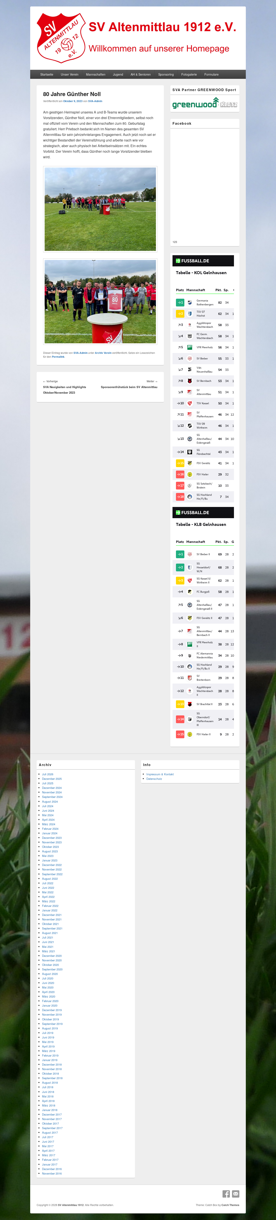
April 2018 (48, 1101)
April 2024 (48, 819)
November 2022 (52, 869)
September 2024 (52, 797)
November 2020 (52, 960)
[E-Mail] (235, 1194)
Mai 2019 (47, 1042)
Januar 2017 (49, 1164)
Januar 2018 (49, 1110)
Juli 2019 (47, 1033)
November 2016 (52, 1173)
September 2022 (52, 874)
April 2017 (48, 1151)
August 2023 (50, 851)
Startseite (46, 74)
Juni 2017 (48, 1141)
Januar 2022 (49, 910)
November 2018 (52, 1069)
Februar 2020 (50, 1001)
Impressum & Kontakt (160, 774)
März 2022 (48, 901)
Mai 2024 (47, 815)
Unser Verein (69, 74)
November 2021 (52, 919)
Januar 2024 (49, 833)
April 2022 (48, 897)
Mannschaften (95, 74)
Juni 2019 (48, 1037)
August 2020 (50, 974)
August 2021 (50, 933)
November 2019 (52, 1014)
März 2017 (48, 1155)
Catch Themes (230, 1205)
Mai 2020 (47, 987)
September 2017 (52, 1128)
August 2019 (50, 1028)
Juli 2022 (47, 883)
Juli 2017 (47, 1137)
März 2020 (48, 996)
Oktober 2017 (50, 1123)
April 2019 (48, 1046)
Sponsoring (166, 74)
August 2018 (50, 1082)
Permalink (58, 357)
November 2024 (52, 792)
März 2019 (48, 1051)
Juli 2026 (47, 774)
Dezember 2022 (52, 865)
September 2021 (52, 928)
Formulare (211, 74)
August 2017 (50, 1132)
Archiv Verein (103, 353)
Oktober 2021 (50, 924)
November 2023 (52, 842)
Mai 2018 (47, 1096)
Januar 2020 (49, 1005)
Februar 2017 (50, 1160)
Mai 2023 (47, 856)
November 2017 (52, 1119)
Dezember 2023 (52, 838)
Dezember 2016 (52, 1169)
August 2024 (50, 801)
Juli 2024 (47, 806)
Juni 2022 (48, 888)
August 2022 (50, 879)
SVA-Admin (95, 101)
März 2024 (48, 824)
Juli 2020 (47, 978)
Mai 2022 (47, 892)
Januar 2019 (49, 1060)
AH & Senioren (141, 74)
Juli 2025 (47, 783)
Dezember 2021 (52, 915)
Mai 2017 (47, 1146)
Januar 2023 (49, 860)
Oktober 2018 (50, 1073)
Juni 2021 (48, 942)
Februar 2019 (50, 1055)
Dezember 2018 (52, 1064)
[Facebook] (226, 1194)
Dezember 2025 (52, 779)
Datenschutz (154, 779)
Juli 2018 (47, 1087)
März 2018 (48, 1105)
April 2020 (48, 992)
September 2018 (52, 1078)
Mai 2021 (47, 947)
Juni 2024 (48, 810)
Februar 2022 (50, 906)
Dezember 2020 (52, 956)
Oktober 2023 (50, 847)
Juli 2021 (47, 937)
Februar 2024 (50, 829)
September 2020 (52, 969)
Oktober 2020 (50, 965)
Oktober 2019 (50, 1019)
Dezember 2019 (52, 1010)
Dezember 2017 (52, 1114)
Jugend (118, 74)
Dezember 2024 (52, 788)
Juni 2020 (48, 983)
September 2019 (52, 1024)
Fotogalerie (189, 74)
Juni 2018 (48, 1092)
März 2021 (48, 951)
